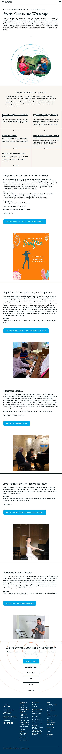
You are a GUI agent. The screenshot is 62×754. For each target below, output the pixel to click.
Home (5, 9)
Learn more (15, 130)
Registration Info (31, 667)
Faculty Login (50, 736)
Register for (24, 222)
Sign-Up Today (31, 661)
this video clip (20, 315)
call (45, 578)
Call (31, 679)
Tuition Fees (31, 673)
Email (31, 685)
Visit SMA (31, 691)
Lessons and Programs (15, 9)
